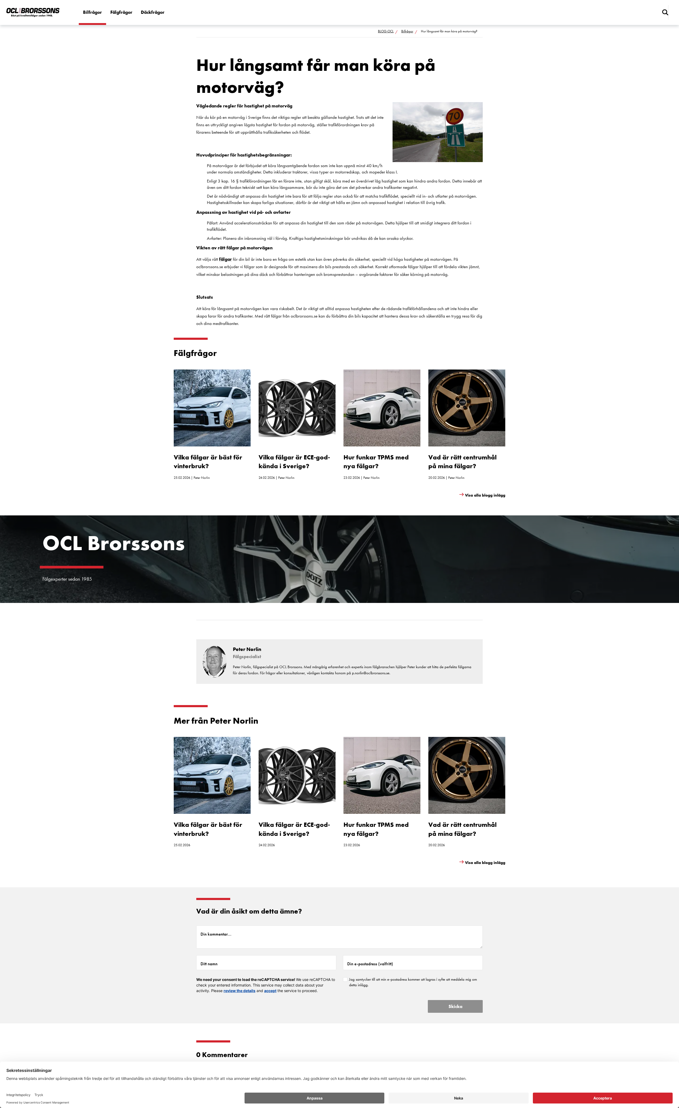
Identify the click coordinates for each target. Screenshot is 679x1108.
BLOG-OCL (386, 31)
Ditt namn (209, 964)
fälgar (225, 259)
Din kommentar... (216, 934)
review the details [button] (239, 990)
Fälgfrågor (121, 12)
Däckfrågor (152, 12)
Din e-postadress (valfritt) (370, 964)
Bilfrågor (92, 12)
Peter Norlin (202, 477)
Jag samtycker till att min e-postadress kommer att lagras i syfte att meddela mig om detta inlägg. (413, 982)
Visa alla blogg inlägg (485, 495)
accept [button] (270, 990)
